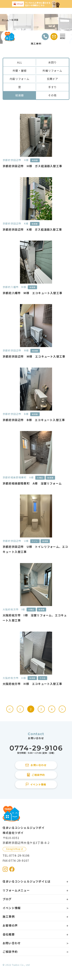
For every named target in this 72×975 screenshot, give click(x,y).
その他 (52, 95)
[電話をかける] (45, 36)
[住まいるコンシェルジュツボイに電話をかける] (36, 750)
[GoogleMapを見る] (14, 849)
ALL (19, 62)
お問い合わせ (12, 943)
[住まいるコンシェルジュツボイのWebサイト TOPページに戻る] (9, 36)
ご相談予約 (10, 951)
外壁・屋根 (20, 70)
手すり (52, 87)
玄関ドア (52, 79)
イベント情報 (12, 908)
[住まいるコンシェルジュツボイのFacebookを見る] (12, 869)
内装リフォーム (19, 79)
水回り (52, 62)
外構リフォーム (52, 70)
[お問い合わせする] (54, 36)
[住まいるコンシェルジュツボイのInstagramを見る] (5, 869)
